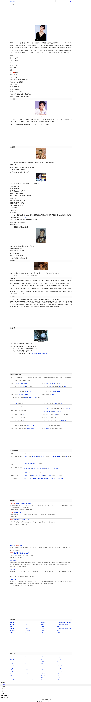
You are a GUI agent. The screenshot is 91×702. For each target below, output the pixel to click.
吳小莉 (54, 456)
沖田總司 (27, 664)
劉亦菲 (42, 628)
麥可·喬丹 (43, 622)
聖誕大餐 (12, 680)
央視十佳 (12, 628)
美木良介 (12, 674)
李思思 (36, 428)
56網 (11, 678)
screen (26, 668)
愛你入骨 (43, 670)
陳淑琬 (31, 478)
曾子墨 (39, 468)
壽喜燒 (26, 660)
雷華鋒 (26, 628)
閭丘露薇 (30, 463)
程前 (49, 398)
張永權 (36, 397)
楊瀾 (53, 394)
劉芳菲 (66, 420)
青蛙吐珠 (43, 676)
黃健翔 (49, 475)
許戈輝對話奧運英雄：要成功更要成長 (65, 622)
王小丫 (55, 414)
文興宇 (60, 411)
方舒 (60, 386)
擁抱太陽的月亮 (60, 670)
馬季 (18, 383)
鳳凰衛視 (12, 622)
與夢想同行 (24, 217)
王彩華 (58, 680)
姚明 (58, 626)
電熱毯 (26, 676)
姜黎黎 (60, 383)
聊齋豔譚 (27, 674)
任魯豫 (33, 425)
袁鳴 (56, 403)
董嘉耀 (34, 463)
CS (10, 656)
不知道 (58, 658)
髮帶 (42, 678)
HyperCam (43, 656)
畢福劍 (28, 428)
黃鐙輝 (58, 676)
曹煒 (26, 622)
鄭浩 (60, 478)
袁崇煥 (26, 624)
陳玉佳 (51, 468)
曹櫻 (28, 459)
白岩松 (66, 408)
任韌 (39, 475)
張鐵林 (25, 456)
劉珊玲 (33, 472)
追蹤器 (58, 674)
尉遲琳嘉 (33, 475)
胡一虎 (25, 468)
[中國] (14, 72)
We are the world (44, 658)
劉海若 (47, 468)
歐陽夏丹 (29, 425)
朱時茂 (54, 391)
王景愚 (21, 383)
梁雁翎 (25, 397)
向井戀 (58, 678)
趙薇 (63, 408)
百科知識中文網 (48, 699)
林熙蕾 (42, 626)
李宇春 (11, 632)
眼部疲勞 (12, 666)
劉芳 (44, 472)
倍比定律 (12, 660)
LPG (11, 658)
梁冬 (37, 463)
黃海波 (38, 478)
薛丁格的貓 (43, 666)
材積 (58, 662)
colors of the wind (29, 678)
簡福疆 (43, 468)
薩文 (37, 468)
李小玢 (22, 389)
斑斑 (29, 386)
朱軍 (28, 406)
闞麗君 (26, 391)
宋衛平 (26, 662)
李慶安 (30, 397)
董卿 (24, 420)
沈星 (29, 475)
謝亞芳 (33, 468)
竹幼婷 (62, 478)
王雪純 (62, 406)
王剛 (50, 386)
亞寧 (31, 406)
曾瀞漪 (25, 463)
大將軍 (42, 660)
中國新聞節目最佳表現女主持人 (40, 353)
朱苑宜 (24, 386)
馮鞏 (49, 408)
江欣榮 (25, 475)
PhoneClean (28, 658)
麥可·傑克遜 (12, 630)
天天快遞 (59, 660)
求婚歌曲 (27, 672)
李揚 (30, 391)
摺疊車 (42, 662)
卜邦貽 (66, 456)
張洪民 (22, 394)
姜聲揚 (25, 472)
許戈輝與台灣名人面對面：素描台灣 (65, 628)
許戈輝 (16, 403)
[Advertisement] (41, 15)
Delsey (11, 668)
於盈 (57, 475)
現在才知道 (59, 672)
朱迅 (60, 423)
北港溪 (26, 670)
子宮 (11, 662)
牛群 (47, 408)
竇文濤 (40, 456)
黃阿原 (53, 383)
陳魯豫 (51, 456)
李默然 (16, 389)
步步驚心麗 (12, 664)
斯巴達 (11, 672)
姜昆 (16, 383)
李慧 (54, 468)
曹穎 (47, 411)
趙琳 (45, 411)
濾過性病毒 (59, 664)
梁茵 (41, 478)
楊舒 (37, 475)
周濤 (62, 403)
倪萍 (19, 394)
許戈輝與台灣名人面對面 (62, 624)
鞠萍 (54, 411)
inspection (59, 656)
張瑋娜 (57, 478)
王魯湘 (52, 478)
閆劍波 (42, 624)
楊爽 (54, 478)
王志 (26, 626)
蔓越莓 (26, 666)
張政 (24, 414)
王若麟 (42, 475)
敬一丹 (26, 632)
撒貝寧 (32, 428)
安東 (25, 478)
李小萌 (50, 411)
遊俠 (11, 676)
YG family (59, 668)
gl (25, 656)
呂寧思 (46, 478)
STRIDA (43, 668)
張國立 (47, 428)
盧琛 (46, 475)
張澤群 (62, 420)
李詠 (62, 414)
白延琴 (28, 478)
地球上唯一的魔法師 (29, 680)
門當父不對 (59, 666)
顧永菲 (65, 386)
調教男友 (43, 674)
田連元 (58, 391)
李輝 (37, 456)
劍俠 (11, 670)
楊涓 (57, 468)
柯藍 (44, 456)
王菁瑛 (37, 472)
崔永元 (57, 411)
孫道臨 (47, 389)
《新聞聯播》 (28, 630)
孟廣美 (58, 456)
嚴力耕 (35, 459)
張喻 (21, 386)
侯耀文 (56, 389)
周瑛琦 (29, 472)
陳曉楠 (29, 468)
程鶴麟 (34, 478)
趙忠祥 (47, 383)
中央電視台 (12, 624)
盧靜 (50, 383)
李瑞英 (26, 394)
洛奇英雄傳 (43, 664)
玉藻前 (42, 672)
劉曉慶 (25, 383)
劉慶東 (43, 478)
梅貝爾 (42, 680)
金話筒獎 (59, 632)
